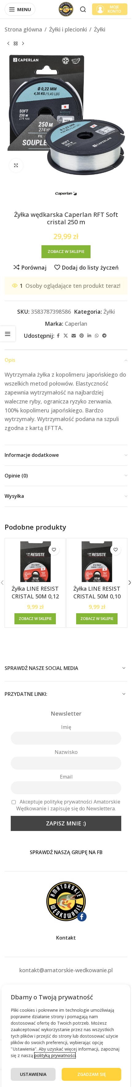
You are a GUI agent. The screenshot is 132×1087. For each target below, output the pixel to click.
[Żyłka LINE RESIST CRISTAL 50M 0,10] (97, 561)
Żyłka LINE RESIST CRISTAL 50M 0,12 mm (35, 596)
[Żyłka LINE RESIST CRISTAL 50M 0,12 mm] (35, 561)
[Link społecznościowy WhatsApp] (96, 336)
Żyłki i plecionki (68, 29)
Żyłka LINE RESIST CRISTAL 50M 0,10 (97, 592)
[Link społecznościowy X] (66, 336)
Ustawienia (33, 1074)
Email (66, 776)
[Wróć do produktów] (15, 44)
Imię (66, 727)
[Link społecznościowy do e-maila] (74, 336)
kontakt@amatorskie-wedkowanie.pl (66, 970)
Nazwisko (66, 752)
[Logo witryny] (66, 8)
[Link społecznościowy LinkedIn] (89, 336)
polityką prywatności (55, 1055)
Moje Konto (114, 9)
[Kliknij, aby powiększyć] (16, 165)
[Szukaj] (83, 9)
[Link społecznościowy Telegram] (104, 336)
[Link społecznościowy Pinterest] (82, 336)
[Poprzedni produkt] (8, 44)
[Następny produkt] (23, 44)
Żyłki (99, 29)
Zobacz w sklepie (66, 251)
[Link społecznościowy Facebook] (58, 336)
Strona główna (23, 29)
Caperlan (76, 323)
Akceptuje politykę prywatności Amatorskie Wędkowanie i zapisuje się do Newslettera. (68, 805)
